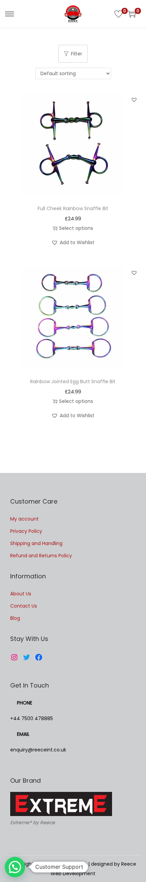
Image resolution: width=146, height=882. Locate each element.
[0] (118, 14)
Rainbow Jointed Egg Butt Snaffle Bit (72, 381)
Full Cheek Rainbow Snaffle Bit (73, 208)
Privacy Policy (26, 531)
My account (24, 518)
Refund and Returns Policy (41, 555)
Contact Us (23, 606)
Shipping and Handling (36, 543)
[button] (134, 99)
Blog (15, 618)
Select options (76, 228)
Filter (76, 53)
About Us (20, 593)
